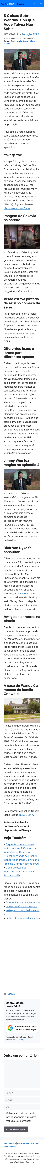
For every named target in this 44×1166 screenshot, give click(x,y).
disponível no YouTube (17, 208)
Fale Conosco (10, 1143)
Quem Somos (10, 1146)
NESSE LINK (26, 814)
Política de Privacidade (27, 1143)
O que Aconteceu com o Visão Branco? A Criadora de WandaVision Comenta (20, 848)
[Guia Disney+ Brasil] (15, 3)
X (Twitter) (19, 1040)
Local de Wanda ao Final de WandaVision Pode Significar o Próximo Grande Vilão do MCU (21, 859)
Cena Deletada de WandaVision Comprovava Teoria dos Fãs (19, 871)
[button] (34, 3)
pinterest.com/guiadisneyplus (23, 918)
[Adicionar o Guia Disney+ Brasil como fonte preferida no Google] (22, 1028)
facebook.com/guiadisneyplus (23, 902)
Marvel (11, 993)
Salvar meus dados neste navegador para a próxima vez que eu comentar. (21, 1117)
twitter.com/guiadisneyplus (21, 906)
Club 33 (25, 593)
